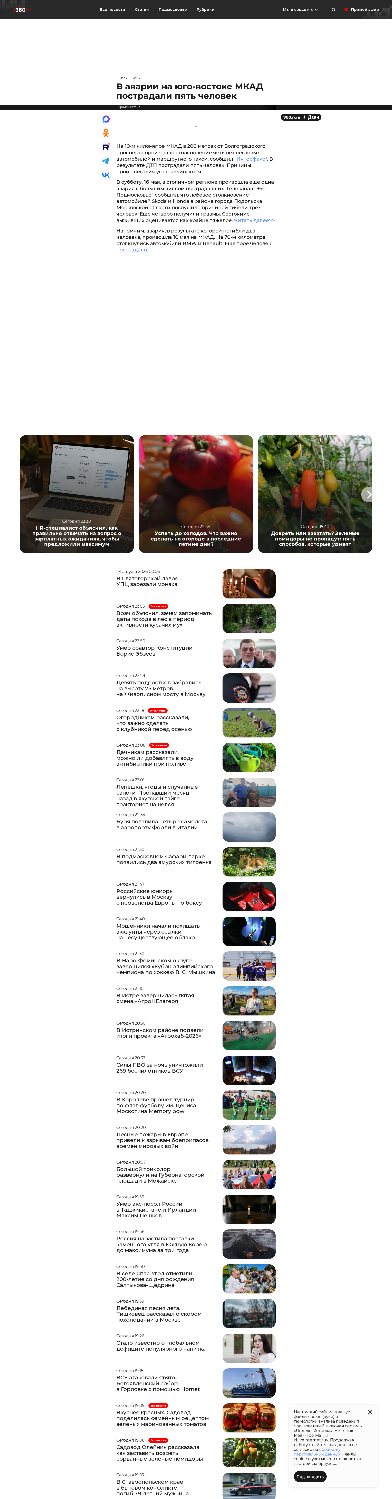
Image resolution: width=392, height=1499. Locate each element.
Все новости (112, 9)
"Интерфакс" (250, 159)
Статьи (142, 9)
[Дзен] (301, 117)
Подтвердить (310, 1477)
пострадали (131, 250)
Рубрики (205, 9)
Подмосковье (173, 9)
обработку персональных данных (317, 1452)
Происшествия (129, 107)
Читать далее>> (254, 220)
